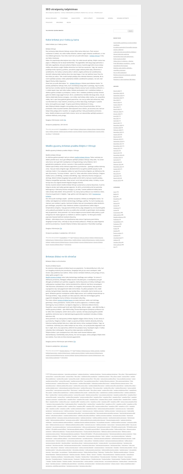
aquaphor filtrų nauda (83, 399)
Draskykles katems (57, 459)
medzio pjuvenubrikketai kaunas (55, 355)
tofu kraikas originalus (78, 450)
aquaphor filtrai (132, 395)
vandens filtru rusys (64, 401)
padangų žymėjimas (83, 374)
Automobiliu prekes (69, 457)
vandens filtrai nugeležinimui (60, 392)
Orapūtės (116, 447)
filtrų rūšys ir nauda (116, 376)
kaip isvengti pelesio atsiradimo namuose (108, 413)
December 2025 (117, 93)
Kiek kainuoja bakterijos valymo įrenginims (121, 434)
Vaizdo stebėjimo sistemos (76, 452)
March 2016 (116, 162)
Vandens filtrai (117, 242)
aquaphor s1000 (115, 401)
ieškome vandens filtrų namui (64, 385)
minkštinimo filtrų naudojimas (89, 376)
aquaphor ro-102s (95, 401)
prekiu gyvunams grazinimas (93, 450)
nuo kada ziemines (88, 438)
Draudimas (59, 22)
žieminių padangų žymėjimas (109, 374)
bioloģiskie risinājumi (98, 440)
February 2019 (117, 139)
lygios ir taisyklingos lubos (127, 463)
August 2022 (116, 105)
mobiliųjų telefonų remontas (100, 418)
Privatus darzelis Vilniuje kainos (74, 431)
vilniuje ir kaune (115, 463)
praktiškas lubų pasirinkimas (69, 463)
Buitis (115, 196)
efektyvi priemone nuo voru (57, 424)
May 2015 (116, 173)
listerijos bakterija (60, 440)
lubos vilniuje (54, 447)
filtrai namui (74, 390)
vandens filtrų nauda (62, 379)
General (110, 18)
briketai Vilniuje (95, 56)
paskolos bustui (124, 450)
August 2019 (116, 134)
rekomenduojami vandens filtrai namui (69, 388)
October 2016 (117, 157)
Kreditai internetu (68, 459)
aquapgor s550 (106, 401)
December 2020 (117, 125)
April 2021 (116, 121)
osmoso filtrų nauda (59, 376)
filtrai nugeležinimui (131, 374)
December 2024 (117, 98)
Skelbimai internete (123, 18)
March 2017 (116, 153)
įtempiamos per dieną (72, 466)
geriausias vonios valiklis (72, 420)
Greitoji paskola (116, 459)
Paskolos (134, 459)
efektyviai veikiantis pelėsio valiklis (75, 424)
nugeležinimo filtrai (91, 408)
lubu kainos (125, 445)
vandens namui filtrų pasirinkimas (114, 385)
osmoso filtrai (49, 376)
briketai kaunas (98, 238)
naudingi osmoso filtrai (77, 381)
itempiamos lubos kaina (88, 445)
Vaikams (115, 240)
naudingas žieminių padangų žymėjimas (85, 422)
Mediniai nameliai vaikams (121, 452)
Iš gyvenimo (64, 18)
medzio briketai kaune (64, 353)
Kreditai (49, 461)
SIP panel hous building (65, 436)
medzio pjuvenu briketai (66, 131)
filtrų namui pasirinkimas (122, 381)
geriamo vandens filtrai (86, 397)
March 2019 (116, 137)
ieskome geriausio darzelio (91, 443)
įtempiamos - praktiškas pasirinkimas (55, 466)
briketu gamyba (53, 131)
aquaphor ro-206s (62, 406)
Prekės (115, 228)
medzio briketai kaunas (88, 240)
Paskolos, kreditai (67, 461)
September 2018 (118, 141)
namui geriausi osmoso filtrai (62, 390)
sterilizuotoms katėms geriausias (117, 418)
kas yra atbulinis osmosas (124, 379)
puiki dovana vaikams (56, 415)
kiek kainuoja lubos (116, 445)
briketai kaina (83, 129)
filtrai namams (73, 383)
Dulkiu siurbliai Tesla (120, 429)
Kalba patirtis (75, 18)
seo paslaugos (63, 452)
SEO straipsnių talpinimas (62, 9)
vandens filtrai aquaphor (72, 397)
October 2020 (117, 127)
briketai (76, 129)
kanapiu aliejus (123, 461)
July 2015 (115, 171)
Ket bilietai (114, 457)
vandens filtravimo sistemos (107, 381)
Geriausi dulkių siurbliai (107, 429)
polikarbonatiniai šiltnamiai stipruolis (121, 438)
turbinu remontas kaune (71, 447)
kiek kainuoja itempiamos (102, 445)
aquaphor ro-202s (121, 404)
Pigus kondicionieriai (108, 454)
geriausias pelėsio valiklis (74, 413)
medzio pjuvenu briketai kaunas (60, 242)
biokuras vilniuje (84, 238)
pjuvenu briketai (77, 131)
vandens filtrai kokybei (85, 383)
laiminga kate (109, 447)
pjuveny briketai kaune (94, 355)
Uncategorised (117, 238)
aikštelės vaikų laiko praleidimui (86, 415)
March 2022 (116, 109)
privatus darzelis (103, 443)
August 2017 (116, 148)
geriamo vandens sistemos (66, 395)
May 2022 (116, 107)
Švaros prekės (117, 233)
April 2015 (116, 176)
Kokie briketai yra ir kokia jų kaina (62, 39)
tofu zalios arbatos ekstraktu (63, 450)
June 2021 (116, 116)
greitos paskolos (89, 461)
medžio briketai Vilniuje (82, 157)
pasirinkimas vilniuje (77, 443)
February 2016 (117, 164)
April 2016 (116, 160)
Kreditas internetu (85, 459)
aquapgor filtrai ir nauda (105, 399)
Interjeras (116, 208)
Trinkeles (99, 454)
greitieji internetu (99, 461)
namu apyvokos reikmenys (93, 436)
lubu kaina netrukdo (58, 445)
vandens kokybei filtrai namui (96, 385)
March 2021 (116, 123)
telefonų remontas (69, 411)
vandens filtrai (53, 395)
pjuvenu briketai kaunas (86, 242)
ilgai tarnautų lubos (78, 461)
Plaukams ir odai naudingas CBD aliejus (124, 79)
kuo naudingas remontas (103, 422)
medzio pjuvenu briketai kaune (94, 353)
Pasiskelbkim (100, 18)
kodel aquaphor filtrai (71, 404)
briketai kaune (50, 240)
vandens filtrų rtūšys (130, 385)
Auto (114, 192)
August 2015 (116, 169)
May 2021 (116, 118)
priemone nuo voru (121, 408)
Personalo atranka (105, 457)
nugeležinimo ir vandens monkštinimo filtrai (111, 392)
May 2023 (116, 100)
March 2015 (116, 178)
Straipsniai (77, 459)
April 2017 (116, 150)
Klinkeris (83, 454)
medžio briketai (76, 240)
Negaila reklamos (51, 18)
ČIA (65, 120)
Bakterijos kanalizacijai (62, 454)
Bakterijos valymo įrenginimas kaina (111, 431)
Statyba (115, 231)
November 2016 (117, 155)
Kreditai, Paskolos (56, 461)
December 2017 (117, 144)
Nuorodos (48, 459)
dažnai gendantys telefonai (57, 420)
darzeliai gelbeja (66, 443)
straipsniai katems (99, 447)
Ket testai (120, 457)
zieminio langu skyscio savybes (75, 440)
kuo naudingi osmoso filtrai (91, 381)
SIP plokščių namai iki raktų (118, 427)
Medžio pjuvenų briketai (53, 277)
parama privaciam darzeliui (53, 443)
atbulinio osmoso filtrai (87, 379)
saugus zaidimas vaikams (60, 438)
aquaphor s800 (75, 401)
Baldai (69, 22)
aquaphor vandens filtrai (120, 395)
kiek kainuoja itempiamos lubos (72, 445)
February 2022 (117, 111)
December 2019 (117, 132)
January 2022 (117, 114)
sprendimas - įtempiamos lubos (86, 463)
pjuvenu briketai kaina (89, 131)
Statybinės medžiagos (57, 457)
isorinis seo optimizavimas (74, 427)
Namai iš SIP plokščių (86, 434)
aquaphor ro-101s (85, 401)
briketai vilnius (68, 240)
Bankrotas (101, 452)
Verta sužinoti (88, 18)
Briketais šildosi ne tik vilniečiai (61, 256)
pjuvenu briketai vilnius (56, 244)
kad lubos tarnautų (55, 463)
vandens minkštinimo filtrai (121, 390)
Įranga (115, 210)
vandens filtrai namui (63, 383)
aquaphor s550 (90, 406)
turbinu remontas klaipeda (86, 447)
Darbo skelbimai (94, 457)
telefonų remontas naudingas (104, 415)
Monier (89, 454)
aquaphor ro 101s (123, 406)
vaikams (108, 436)
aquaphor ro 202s (54, 408)
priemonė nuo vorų (58, 411)
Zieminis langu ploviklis (126, 447)
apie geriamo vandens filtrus (108, 379)
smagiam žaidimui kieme (70, 415)
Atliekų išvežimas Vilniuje (90, 452)
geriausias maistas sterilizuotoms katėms (68, 418)
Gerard (94, 454)
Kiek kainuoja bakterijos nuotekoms (70, 434)
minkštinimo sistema (103, 376)
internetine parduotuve (71, 374)
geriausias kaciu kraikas (119, 415)
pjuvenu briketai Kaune (65, 300)
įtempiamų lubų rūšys (85, 466)
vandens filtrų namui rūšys (80, 385)
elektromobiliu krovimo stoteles (110, 450)
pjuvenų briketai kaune (81, 355)
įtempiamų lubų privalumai (103, 463)
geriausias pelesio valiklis (122, 424)
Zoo (114, 247)
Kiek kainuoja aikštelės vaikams (75, 429)
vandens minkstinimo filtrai (78, 408)
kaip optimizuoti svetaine (103, 427)
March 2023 (116, 102)
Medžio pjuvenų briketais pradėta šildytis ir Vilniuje (71, 145)
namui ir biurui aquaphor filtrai (129, 401)
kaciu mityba (55, 452)
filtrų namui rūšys (97, 388)
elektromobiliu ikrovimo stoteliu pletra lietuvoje (92, 420)
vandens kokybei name (52, 388)
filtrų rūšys (121, 374)
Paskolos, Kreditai (126, 459)
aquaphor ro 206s (65, 408)
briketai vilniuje (91, 129)
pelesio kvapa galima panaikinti (106, 408)
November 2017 (117, 146)
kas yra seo (78, 411)
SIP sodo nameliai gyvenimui (100, 434)
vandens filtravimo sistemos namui (120, 383)
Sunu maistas (127, 457)
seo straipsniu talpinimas (105, 395)
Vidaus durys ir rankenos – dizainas (123, 61)
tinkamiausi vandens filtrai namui (100, 383)
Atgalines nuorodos (75, 454)
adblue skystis (128, 440)
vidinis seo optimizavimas (89, 427)
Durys (115, 201)
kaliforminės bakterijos (59, 431)
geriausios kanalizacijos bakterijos (115, 440)
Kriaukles (77, 457)
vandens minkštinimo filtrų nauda (78, 392)
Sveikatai (115, 235)
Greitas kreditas (106, 459)
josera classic (111, 424)
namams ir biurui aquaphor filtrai (55, 404)
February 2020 (117, 130)
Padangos (116, 219)
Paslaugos (49, 22)
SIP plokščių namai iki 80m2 (58, 429)
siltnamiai (61, 447)
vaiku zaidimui (88, 440)
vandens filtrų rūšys (109, 388)
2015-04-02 (64, 346)
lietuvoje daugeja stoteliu (113, 420)
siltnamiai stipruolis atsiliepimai (102, 438)
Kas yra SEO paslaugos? (120, 72)
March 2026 (116, 91)
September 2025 (118, 95)
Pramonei (116, 226)
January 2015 (117, 180)
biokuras (76, 238)
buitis (103, 436)
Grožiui (115, 206)
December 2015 (117, 166)
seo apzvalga (81, 436)
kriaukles (74, 436)
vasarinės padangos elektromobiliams (63, 422)
